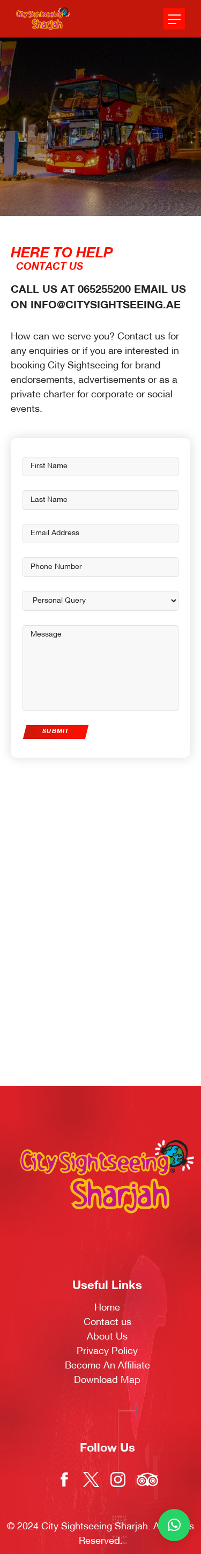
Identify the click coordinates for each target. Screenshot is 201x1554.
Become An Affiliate (107, 1366)
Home (107, 1308)
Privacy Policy (107, 1351)
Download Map (107, 1380)
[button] (174, 1525)
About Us (107, 1337)
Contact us (107, 1322)
